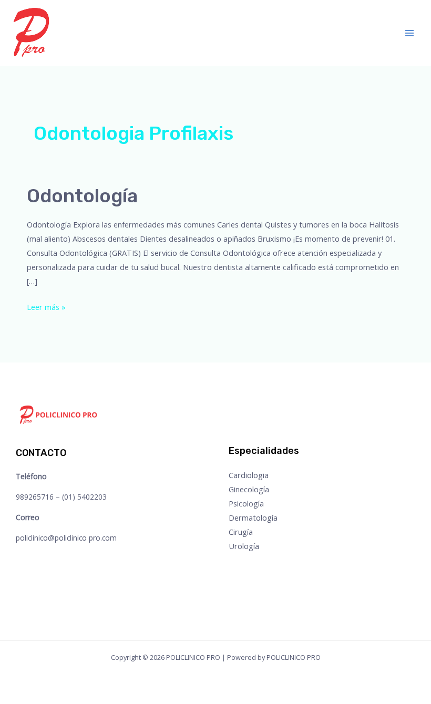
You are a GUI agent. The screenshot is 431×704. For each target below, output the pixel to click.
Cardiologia (249, 475)
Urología (244, 546)
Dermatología (253, 517)
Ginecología (249, 489)
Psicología (246, 503)
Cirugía (241, 531)
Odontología (82, 195)
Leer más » (46, 306)
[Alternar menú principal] (409, 33)
